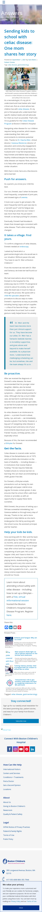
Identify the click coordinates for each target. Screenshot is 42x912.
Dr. (19, 140)
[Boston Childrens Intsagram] (15, 749)
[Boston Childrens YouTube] (21, 749)
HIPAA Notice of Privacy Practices (16, 827)
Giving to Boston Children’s (14, 806)
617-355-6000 (11, 880)
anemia (24, 197)
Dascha (23, 140)
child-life (8, 295)
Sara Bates (32, 60)
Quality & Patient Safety (12, 814)
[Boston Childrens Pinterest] (26, 749)
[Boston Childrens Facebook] (9, 749)
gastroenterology (23, 65)
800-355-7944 (23, 880)
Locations (7, 789)
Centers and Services (11, 773)
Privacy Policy (16, 901)
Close (21, 908)
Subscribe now (21, 721)
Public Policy (8, 839)
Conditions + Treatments (13, 777)
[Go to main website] (14, 865)
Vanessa (14, 143)
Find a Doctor (8, 781)
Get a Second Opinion (12, 785)
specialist (15, 295)
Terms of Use (31, 901)
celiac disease (12, 65)
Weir (28, 140)
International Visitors (11, 769)
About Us (7, 802)
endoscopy (24, 246)
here (9, 615)
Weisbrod (22, 143)
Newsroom (7, 810)
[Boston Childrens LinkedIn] (32, 749)
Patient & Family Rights (12, 831)
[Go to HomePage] (21, 2)
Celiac (25, 121)
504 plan (9, 443)
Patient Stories (9, 62)
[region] (21, 896)
